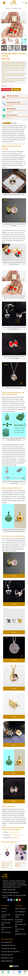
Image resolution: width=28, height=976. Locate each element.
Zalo (14, 974)
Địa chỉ (25, 974)
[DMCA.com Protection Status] (14, 966)
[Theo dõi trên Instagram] (11, 900)
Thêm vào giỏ (6, 89)
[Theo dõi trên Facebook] (8, 900)
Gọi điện (3, 974)
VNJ (9, 832)
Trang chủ (8, 8)
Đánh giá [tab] (14, 123)
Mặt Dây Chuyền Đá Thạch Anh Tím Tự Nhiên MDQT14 (6, 864)
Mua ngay (16, 89)
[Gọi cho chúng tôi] (17, 900)
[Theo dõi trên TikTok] (14, 900)
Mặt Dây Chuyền (17, 8)
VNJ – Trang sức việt (15, 835)
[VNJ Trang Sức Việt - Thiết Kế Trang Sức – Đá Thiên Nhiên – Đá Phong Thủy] (14, 2)
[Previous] (1, 858)
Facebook (19, 974)
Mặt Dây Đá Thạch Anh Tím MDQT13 (20, 863)
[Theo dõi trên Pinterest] (19, 900)
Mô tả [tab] (5, 123)
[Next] (27, 858)
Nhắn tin (8, 974)
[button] (4, 2)
